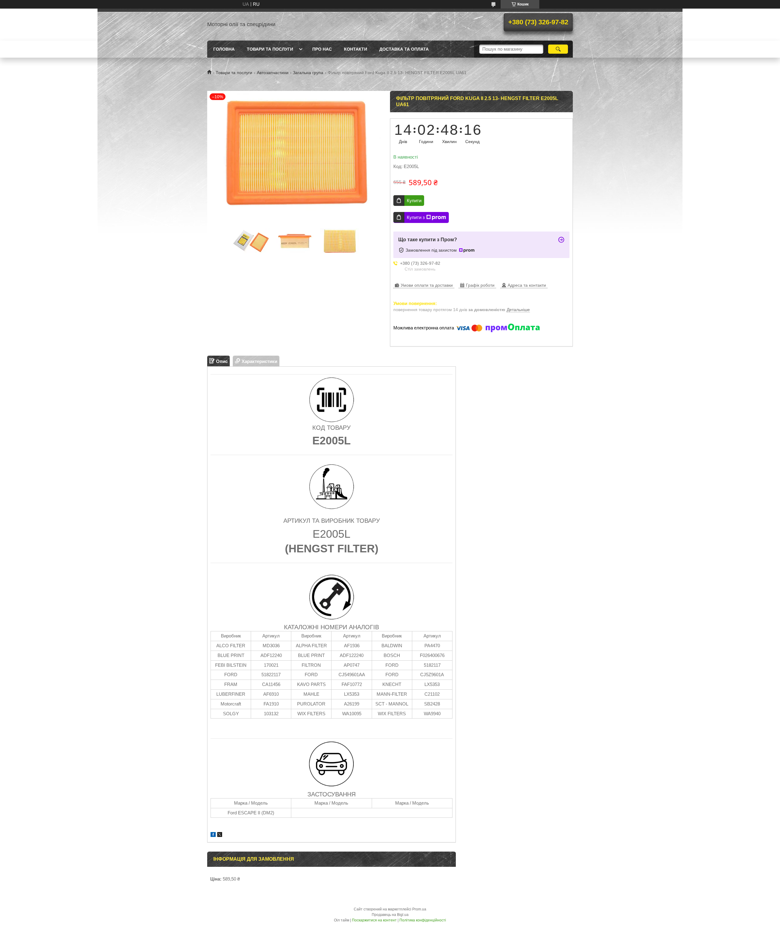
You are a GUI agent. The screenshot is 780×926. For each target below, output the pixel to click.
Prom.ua (419, 909)
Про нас (322, 49)
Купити (414, 200)
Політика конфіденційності (422, 920)
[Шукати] (558, 49)
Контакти (355, 49)
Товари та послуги (270, 49)
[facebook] (213, 835)
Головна (224, 49)
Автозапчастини (273, 72)
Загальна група (308, 72)
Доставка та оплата (404, 49)
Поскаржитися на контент (374, 920)
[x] (219, 835)
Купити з (416, 217)
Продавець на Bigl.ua (390, 915)
